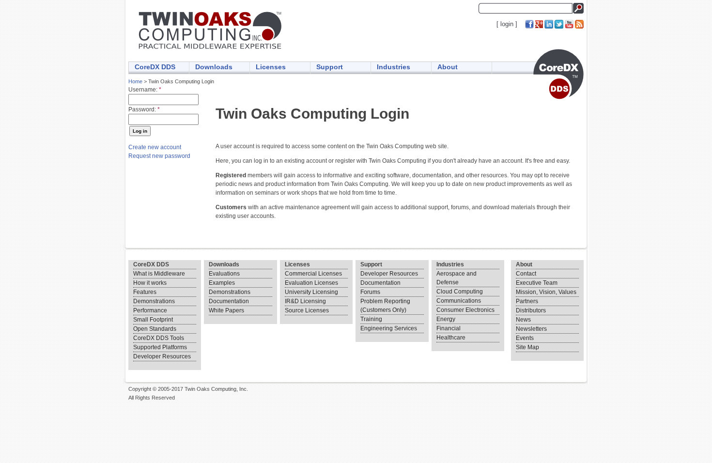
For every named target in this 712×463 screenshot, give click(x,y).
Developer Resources (162, 356)
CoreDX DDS (155, 67)
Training (371, 319)
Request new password (159, 156)
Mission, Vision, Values (546, 292)
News (523, 319)
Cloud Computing (459, 291)
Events (525, 338)
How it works (150, 282)
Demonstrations (154, 301)
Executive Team (536, 282)
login (506, 24)
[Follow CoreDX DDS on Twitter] (559, 23)
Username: (144, 89)
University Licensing (311, 292)
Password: (144, 109)
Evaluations (224, 273)
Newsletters (531, 328)
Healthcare (450, 337)
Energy (445, 319)
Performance (150, 310)
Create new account (154, 147)
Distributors (531, 310)
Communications (458, 300)
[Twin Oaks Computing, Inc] (211, 49)
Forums (370, 292)
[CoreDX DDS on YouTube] (569, 23)
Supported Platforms (160, 347)
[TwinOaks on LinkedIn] (548, 23)
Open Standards (154, 328)
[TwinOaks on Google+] (539, 23)
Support (329, 67)
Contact (526, 273)
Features (144, 292)
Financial (448, 328)
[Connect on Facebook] (529, 23)
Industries (393, 67)
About (447, 67)
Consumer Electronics (465, 310)
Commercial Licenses (313, 273)
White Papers (226, 310)
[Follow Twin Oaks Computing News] (579, 23)
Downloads (213, 67)
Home (135, 81)
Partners (527, 301)
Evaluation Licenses (311, 282)
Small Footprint (153, 319)
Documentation (229, 301)
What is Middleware (159, 273)
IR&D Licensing (305, 301)
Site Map (527, 347)
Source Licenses (307, 310)
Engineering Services (388, 328)
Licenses (271, 67)
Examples (222, 282)
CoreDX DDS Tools (158, 338)
